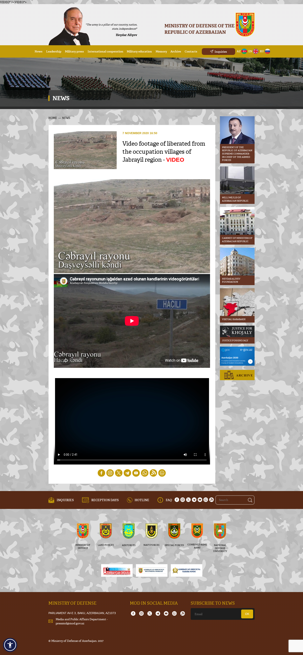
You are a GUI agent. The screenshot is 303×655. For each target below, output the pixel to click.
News (38, 51)
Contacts (191, 51)
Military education (139, 51)
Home (52, 118)
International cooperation (105, 51)
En (250, 51)
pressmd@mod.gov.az (70, 623)
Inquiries (221, 51)
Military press (74, 51)
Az (239, 51)
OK (247, 614)
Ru (262, 51)
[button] (10, 645)
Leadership (53, 51)
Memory (161, 51)
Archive (175, 51)
